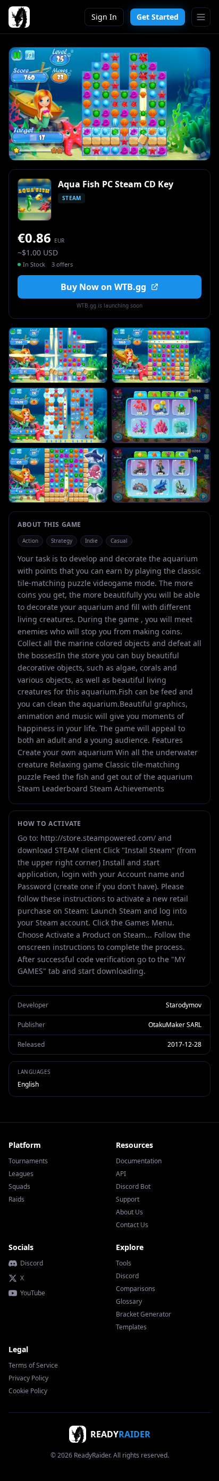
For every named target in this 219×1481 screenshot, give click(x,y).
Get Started (158, 17)
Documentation (139, 1160)
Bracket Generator (143, 1314)
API (121, 1173)
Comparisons (135, 1288)
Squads (19, 1186)
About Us (129, 1212)
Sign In (104, 17)
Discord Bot (133, 1186)
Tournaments (28, 1160)
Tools (123, 1263)
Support (127, 1199)
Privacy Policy (28, 1378)
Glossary (129, 1301)
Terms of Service (33, 1365)
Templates (131, 1326)
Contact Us (132, 1224)
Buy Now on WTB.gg (103, 287)
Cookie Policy (28, 1390)
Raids (16, 1199)
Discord (31, 1263)
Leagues (21, 1173)
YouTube (32, 1293)
